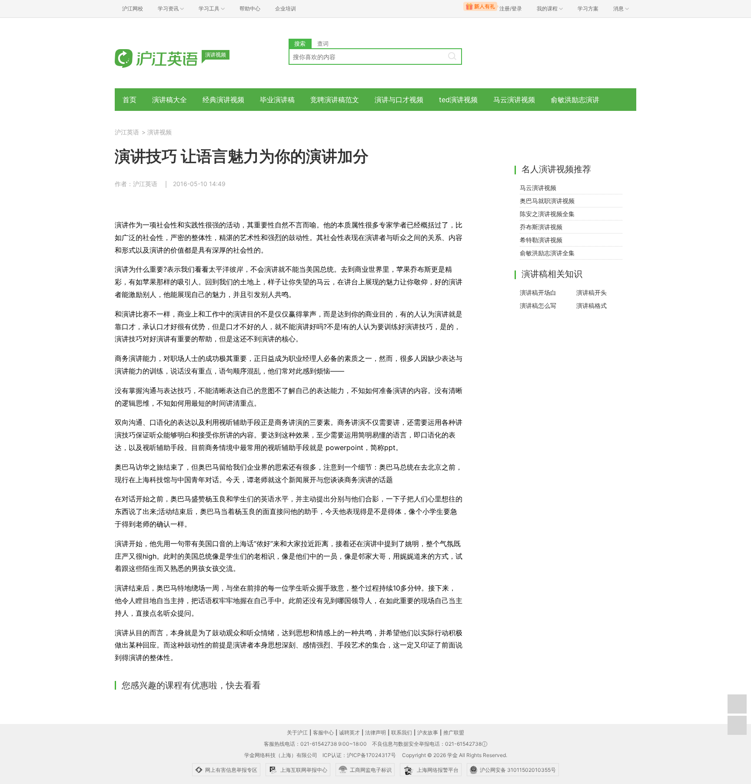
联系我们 (401, 732)
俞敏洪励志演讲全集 (547, 253)
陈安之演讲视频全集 (547, 213)
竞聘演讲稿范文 (334, 99)
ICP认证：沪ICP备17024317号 (359, 755)
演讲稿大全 (169, 99)
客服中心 (323, 732)
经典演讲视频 (223, 99)
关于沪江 (297, 732)
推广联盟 (453, 732)
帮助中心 (249, 8)
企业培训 (285, 8)
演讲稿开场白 (538, 292)
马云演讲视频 (514, 99)
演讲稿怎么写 (538, 305)
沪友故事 (427, 732)
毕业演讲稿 (277, 99)
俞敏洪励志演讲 (575, 99)
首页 (129, 99)
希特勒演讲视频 (541, 240)
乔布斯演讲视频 (541, 226)
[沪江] (169, 57)
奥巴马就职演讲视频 (547, 200)
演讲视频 (159, 132)
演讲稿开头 (591, 292)
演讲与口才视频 (399, 99)
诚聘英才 (349, 732)
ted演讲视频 (458, 99)
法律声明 (375, 732)
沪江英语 (127, 132)
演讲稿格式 (591, 305)
